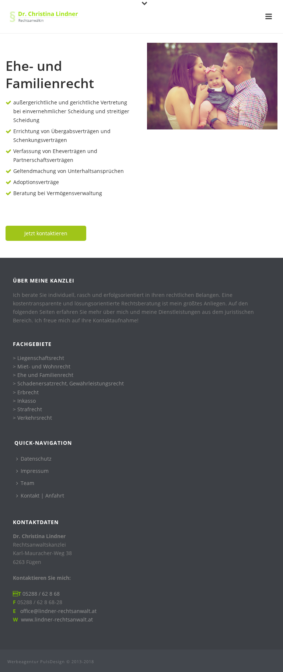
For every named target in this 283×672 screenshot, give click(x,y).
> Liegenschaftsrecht (38, 357)
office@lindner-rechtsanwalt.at (57, 610)
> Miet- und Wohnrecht (41, 366)
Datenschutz (36, 458)
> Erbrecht (26, 392)
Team (27, 482)
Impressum (35, 470)
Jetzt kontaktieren (45, 233)
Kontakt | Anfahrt (42, 495)
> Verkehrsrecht (32, 417)
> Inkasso (24, 400)
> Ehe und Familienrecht (43, 374)
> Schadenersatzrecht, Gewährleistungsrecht (68, 383)
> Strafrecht (27, 409)
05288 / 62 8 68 (41, 593)
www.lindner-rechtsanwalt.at (57, 619)
